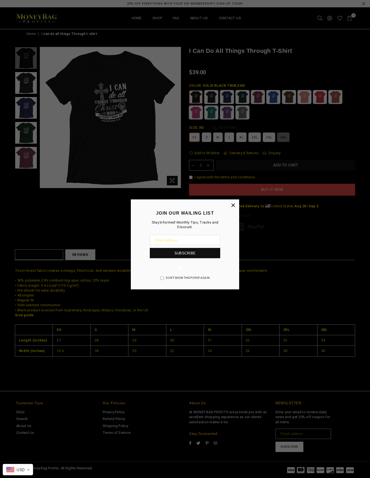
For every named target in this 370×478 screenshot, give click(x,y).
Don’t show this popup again (188, 277)
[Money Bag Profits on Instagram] (199, 267)
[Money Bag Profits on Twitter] (180, 267)
